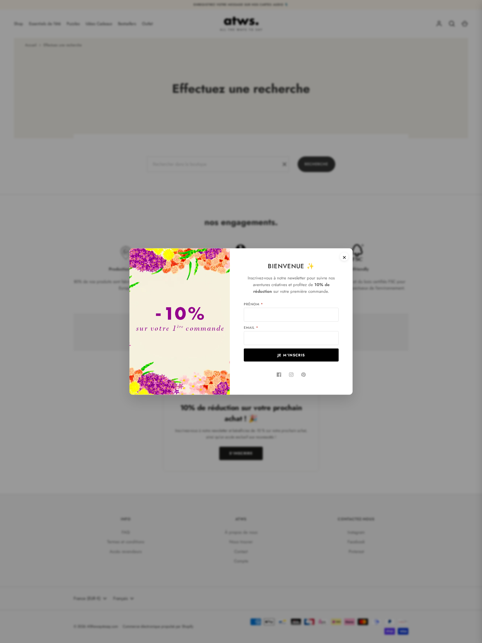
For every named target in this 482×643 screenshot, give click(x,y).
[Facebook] (279, 375)
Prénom (253, 304)
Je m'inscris (291, 355)
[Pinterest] (303, 375)
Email (251, 327)
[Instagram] (291, 375)
